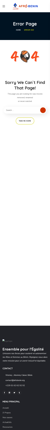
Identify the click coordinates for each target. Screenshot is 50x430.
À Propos (7, 412)
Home (18, 30)
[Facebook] (4, 393)
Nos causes (7, 417)
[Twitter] (14, 393)
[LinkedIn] (9, 393)
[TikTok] (19, 393)
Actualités (7, 422)
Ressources (7, 427)
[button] (46, 6)
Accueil (6, 408)
